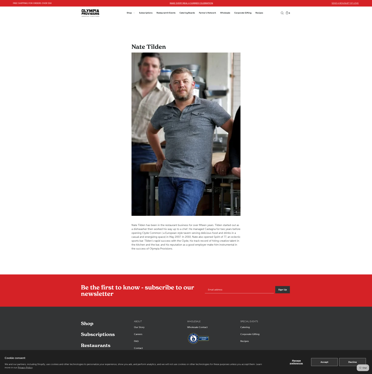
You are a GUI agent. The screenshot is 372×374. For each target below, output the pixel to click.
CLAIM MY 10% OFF (252, 198)
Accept (324, 362)
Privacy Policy (25, 367)
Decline (352, 362)
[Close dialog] (366, 5)
